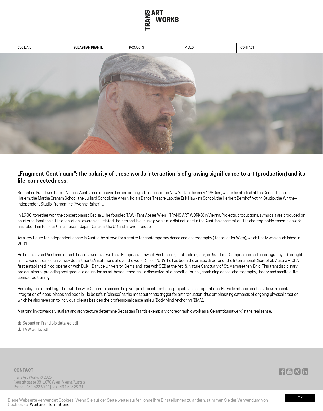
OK (300, 398)
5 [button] (171, 148)
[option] (161, 103)
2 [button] (156, 148)
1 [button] (151, 148)
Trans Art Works (161, 20)
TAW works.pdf (36, 330)
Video (189, 47)
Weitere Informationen (51, 405)
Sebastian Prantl (88, 47)
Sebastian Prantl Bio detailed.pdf (50, 323)
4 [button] (166, 148)
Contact (247, 47)
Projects (136, 47)
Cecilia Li (25, 47)
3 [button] (161, 148)
